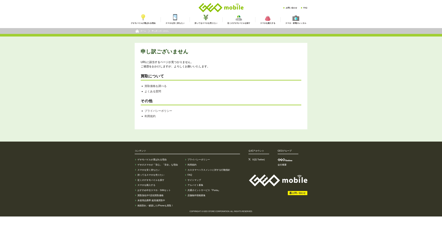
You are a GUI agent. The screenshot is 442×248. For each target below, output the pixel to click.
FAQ (305, 8)
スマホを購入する (146, 185)
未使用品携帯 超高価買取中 (151, 200)
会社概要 (282, 164)
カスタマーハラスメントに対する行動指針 (209, 170)
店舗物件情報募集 (196, 195)
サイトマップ (194, 180)
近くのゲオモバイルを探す (150, 180)
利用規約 (150, 116)
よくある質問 (153, 91)
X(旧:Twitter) (258, 159)
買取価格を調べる (156, 86)
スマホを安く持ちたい (148, 170)
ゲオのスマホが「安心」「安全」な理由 (157, 164)
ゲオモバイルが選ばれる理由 (152, 159)
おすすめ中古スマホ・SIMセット (154, 190)
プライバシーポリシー (158, 110)
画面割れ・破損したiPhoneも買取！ (155, 205)
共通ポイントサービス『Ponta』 (204, 190)
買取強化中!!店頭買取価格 (150, 195)
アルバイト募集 (195, 185)
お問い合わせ (291, 8)
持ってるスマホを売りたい (150, 175)
